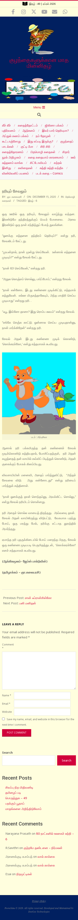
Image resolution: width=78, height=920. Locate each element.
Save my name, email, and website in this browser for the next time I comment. (38, 722)
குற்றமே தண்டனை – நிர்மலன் (43, 848)
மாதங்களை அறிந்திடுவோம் (23, 809)
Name (6, 695)
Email (6, 703)
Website (7, 711)
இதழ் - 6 (32, 200)
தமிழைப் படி (13, 792)
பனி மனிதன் (27, 603)
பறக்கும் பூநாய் (15, 803)
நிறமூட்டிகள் (24, 874)
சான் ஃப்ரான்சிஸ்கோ (38, 598)
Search (7, 752)
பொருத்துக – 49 (16, 798)
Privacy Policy (39, 901)
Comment (7, 646)
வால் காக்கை (46, 856)
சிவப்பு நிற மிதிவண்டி (19, 787)
